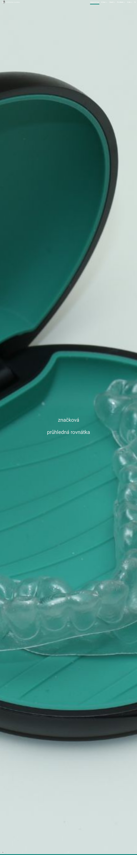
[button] (135, 2)
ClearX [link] (111, 2)
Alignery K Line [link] (94, 2)
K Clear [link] (103, 2)
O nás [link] (129, 2)
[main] (68, 427)
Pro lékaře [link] (120, 2)
